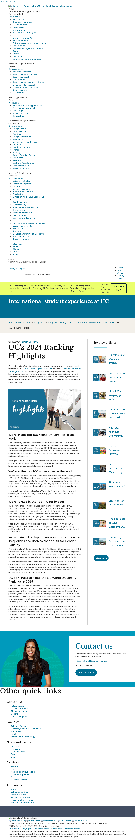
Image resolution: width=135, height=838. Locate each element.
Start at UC (18, 53)
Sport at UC (18, 157)
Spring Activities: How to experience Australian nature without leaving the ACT (115, 450)
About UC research (22, 71)
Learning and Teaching (24, 218)
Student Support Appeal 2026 (27, 105)
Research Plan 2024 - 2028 (26, 74)
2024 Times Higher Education (37, 368)
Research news (20, 90)
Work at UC (18, 228)
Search (11, 262)
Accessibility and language (37, 274)
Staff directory (18, 794)
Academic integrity (22, 202)
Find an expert (18, 751)
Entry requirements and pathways (29, 43)
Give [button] (10, 97)
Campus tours (19, 128)
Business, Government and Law (26, 728)
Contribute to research (24, 85)
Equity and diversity (22, 226)
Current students (19, 708)
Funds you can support (24, 108)
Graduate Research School (26, 87)
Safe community (21, 165)
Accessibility (56, 828)
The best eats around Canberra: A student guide (117, 523)
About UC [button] (13, 173)
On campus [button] (13, 121)
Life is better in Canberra (116, 502)
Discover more (15, 69)
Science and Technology (23, 736)
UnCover (15, 746)
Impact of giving (21, 113)
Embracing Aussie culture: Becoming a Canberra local (117, 541)
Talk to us (17, 56)
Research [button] (13, 63)
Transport (17, 150)
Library (16, 252)
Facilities (17, 134)
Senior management (22, 183)
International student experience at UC (96, 322)
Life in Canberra (30, 342)
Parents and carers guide (25, 32)
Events (14, 754)
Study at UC (19, 19)
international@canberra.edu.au (92, 661)
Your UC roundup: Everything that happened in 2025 (116, 432)
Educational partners (23, 191)
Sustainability (19, 204)
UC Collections (20, 131)
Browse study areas (22, 22)
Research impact (21, 77)
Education (16, 731)
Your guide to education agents (117, 377)
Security (17, 160)
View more (101, 558)
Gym (13, 777)
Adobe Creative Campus (25, 155)
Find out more (86, 672)
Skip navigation (7, 1)
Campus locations (21, 189)
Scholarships (19, 46)
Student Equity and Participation (29, 223)
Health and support (22, 147)
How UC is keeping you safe (116, 395)
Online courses (20, 24)
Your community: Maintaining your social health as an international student (116, 468)
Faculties (17, 186)
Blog (13, 757)
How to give (19, 110)
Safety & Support (16, 268)
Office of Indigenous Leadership (28, 197)
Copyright (26, 828)
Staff (15, 246)
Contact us (18, 93)
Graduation (18, 194)
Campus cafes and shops (25, 142)
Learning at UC (20, 215)
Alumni (16, 249)
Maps (15, 254)
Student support (21, 40)
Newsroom (16, 749)
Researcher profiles (20, 797)
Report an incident (22, 168)
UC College (18, 27)
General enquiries (19, 716)
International (19, 30)
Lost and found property (25, 163)
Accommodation (19, 779)
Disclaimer (37, 828)
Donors (14, 714)
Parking (16, 152)
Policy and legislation (23, 212)
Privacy (45, 828)
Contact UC (14, 828)
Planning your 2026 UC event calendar (117, 359)
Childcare (17, 144)
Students (17, 244)
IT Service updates (20, 774)
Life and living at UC (22, 38)
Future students (24, 322)
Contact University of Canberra (28, 234)
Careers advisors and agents (27, 59)
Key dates (18, 231)
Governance (19, 210)
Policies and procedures (22, 802)
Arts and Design (18, 726)
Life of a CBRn (20, 79)
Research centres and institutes (28, 82)
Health (14, 734)
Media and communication (25, 207)
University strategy (22, 181)
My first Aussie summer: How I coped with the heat (117, 413)
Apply (15, 51)
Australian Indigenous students (28, 48)
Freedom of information (22, 800)
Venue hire (18, 139)
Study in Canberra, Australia (61, 322)
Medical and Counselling (23, 772)
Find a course (14, 16)
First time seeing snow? (117, 484)
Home (11, 322)
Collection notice (71, 828)
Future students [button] (16, 11)
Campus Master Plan (23, 136)
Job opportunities (19, 792)
